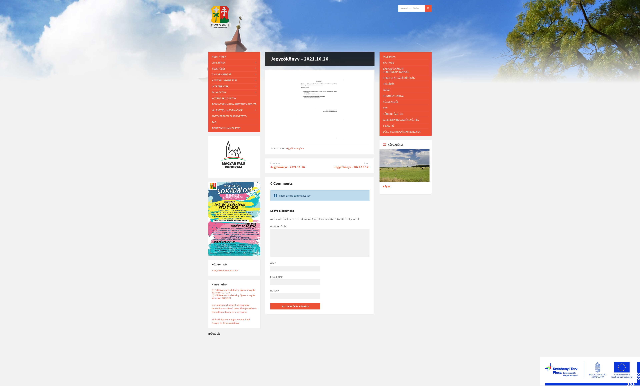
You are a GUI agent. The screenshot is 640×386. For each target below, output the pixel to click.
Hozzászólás (279, 226)
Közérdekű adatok (224, 98)
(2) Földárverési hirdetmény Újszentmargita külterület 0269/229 (233, 296)
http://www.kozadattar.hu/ (225, 270)
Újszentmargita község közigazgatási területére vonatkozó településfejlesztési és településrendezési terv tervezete (234, 308)
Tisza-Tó (388, 125)
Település (218, 68)
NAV (385, 107)
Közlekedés (390, 101)
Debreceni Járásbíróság (399, 78)
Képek (386, 186)
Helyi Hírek (219, 56)
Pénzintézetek (393, 113)
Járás (386, 90)
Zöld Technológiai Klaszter (401, 131)
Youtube (388, 62)
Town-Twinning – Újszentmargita (234, 104)
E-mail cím (276, 276)
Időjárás (388, 84)
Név (273, 263)
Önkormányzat (222, 74)
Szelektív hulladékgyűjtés (401, 119)
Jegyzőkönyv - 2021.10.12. (351, 167)
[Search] (428, 8)
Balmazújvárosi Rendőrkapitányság (396, 70)
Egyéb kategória (295, 148)
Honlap (274, 290)
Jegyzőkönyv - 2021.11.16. (288, 167)
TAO (214, 122)
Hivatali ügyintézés (224, 80)
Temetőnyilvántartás (226, 128)
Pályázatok (219, 92)
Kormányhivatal (393, 96)
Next (366, 163)
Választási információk (227, 110)
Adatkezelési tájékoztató (229, 116)
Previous (275, 163)
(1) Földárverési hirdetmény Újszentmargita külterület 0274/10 (233, 291)
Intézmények (220, 86)
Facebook (389, 56)
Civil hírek (219, 62)
